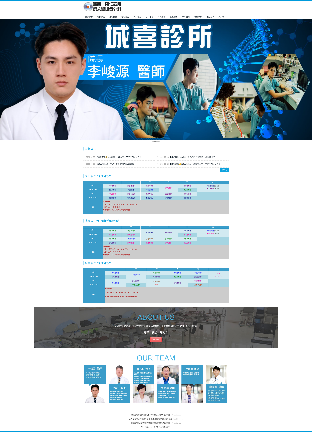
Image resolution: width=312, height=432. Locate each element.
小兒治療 (149, 17)
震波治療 (174, 17)
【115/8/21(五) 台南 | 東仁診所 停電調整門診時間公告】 (193, 157)
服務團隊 (113, 17)
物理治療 (125, 17)
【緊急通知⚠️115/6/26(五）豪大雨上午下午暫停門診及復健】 (195, 164)
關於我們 (89, 17)
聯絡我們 (198, 17)
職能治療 (137, 17)
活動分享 (210, 17)
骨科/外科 (186, 17)
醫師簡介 (101, 17)
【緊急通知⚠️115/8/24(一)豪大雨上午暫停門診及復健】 (119, 157)
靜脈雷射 (162, 17)
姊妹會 (221, 17)
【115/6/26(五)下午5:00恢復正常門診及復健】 (115, 164)
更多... (224, 170)
